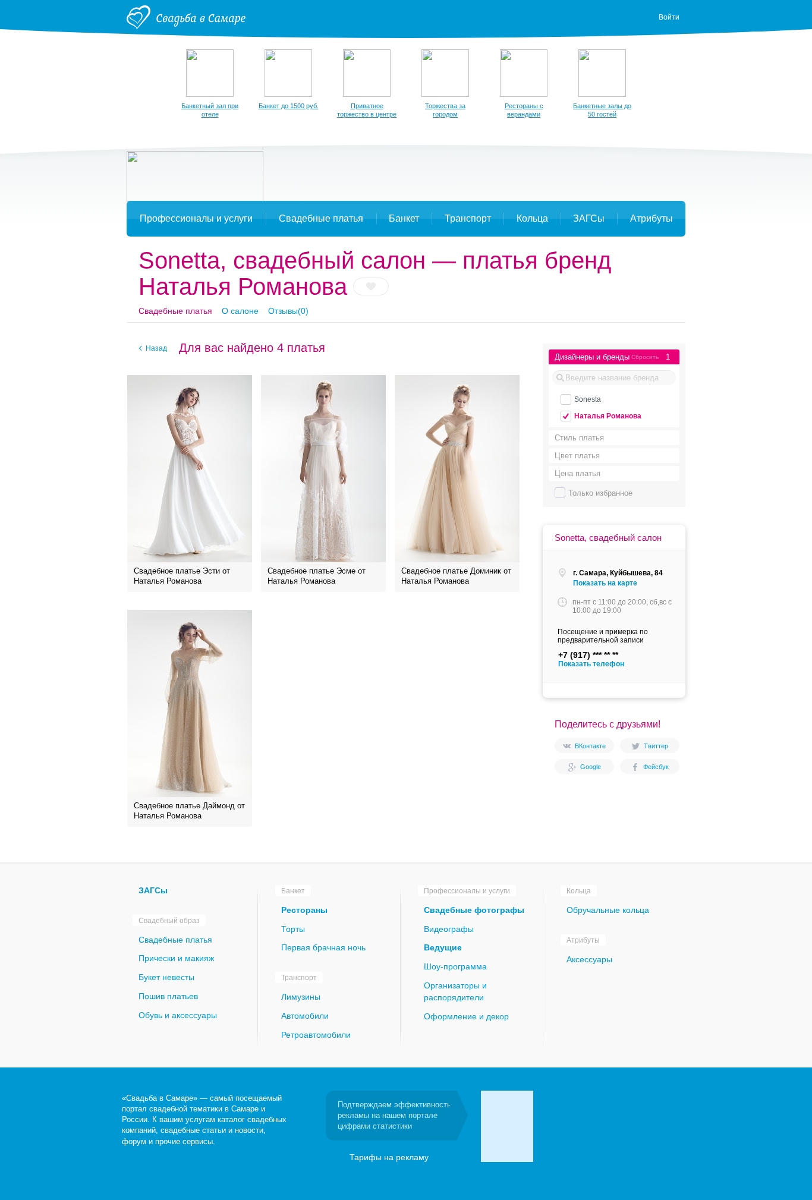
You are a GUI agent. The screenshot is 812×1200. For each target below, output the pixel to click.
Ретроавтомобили (316, 1035)
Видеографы (449, 929)
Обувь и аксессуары (178, 1015)
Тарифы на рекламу (389, 1157)
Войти (669, 17)
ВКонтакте (590, 745)
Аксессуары (589, 959)
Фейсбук (656, 766)
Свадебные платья (175, 311)
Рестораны (304, 910)
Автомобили (305, 1016)
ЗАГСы (153, 890)
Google (590, 766)
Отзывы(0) (288, 311)
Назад (156, 348)
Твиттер (656, 745)
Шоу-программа (455, 966)
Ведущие (443, 947)
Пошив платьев (168, 996)
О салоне (240, 311)
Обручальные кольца (607, 910)
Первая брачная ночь (323, 947)
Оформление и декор (466, 1016)
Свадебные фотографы (474, 910)
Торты (293, 929)
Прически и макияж (176, 958)
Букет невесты (166, 977)
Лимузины (300, 996)
